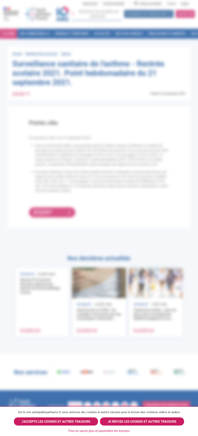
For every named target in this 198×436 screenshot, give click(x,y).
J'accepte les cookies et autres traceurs (56, 421)
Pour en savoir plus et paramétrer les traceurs (99, 430)
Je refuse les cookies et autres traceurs (142, 421)
